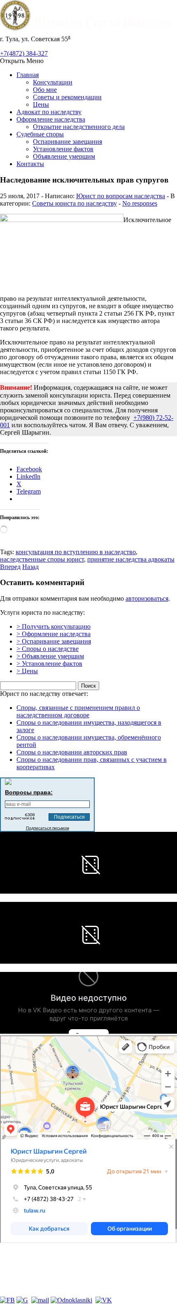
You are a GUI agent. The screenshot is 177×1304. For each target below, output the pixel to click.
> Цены (27, 670)
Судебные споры (40, 134)
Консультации (52, 82)
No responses (139, 203)
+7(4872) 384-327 (24, 53)
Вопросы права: (29, 792)
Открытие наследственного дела (79, 126)
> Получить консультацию (53, 626)
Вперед (10, 566)
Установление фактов (63, 148)
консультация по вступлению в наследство (76, 551)
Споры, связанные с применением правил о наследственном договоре (78, 711)
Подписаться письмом (47, 828)
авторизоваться (147, 598)
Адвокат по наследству (49, 111)
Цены (41, 104)
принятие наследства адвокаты (131, 559)
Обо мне (45, 89)
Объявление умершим (64, 156)
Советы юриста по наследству (74, 203)
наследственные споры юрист (42, 559)
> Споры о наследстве (47, 648)
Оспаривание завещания (67, 141)
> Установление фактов (49, 663)
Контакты (30, 163)
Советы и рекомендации (67, 97)
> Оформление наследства (53, 633)
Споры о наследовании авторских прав (71, 752)
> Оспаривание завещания (53, 641)
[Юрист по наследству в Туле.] (88, 28)
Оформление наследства (50, 119)
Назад (30, 566)
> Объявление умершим (50, 656)
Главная (27, 74)
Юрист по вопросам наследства (120, 195)
